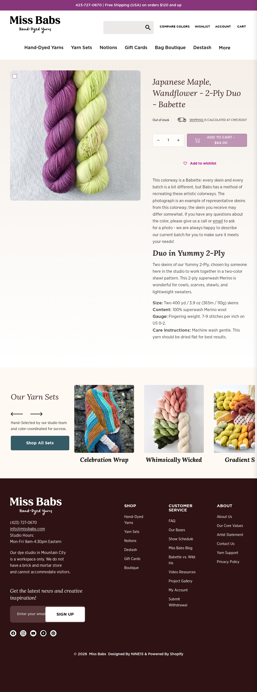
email (218, 221)
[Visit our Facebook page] (13, 633)
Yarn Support (227, 553)
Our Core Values (230, 526)
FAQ (172, 521)
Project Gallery (180, 581)
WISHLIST (202, 26)
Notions (130, 541)
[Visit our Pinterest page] (53, 633)
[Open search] (128, 27)
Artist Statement (230, 535)
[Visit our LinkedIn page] (43, 633)
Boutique (131, 568)
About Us (224, 517)
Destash (130, 550)
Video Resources (182, 572)
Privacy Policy (228, 562)
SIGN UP (65, 614)
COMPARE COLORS (175, 26)
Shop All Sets (40, 443)
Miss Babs (97, 654)
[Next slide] (36, 414)
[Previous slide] (17, 414)
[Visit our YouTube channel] (33, 633)
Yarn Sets (131, 532)
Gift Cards (132, 559)
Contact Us (225, 544)
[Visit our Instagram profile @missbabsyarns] (23, 633)
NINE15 (137, 654)
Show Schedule (181, 539)
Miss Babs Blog (180, 548)
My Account (178, 590)
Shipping (196, 119)
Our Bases (177, 530)
